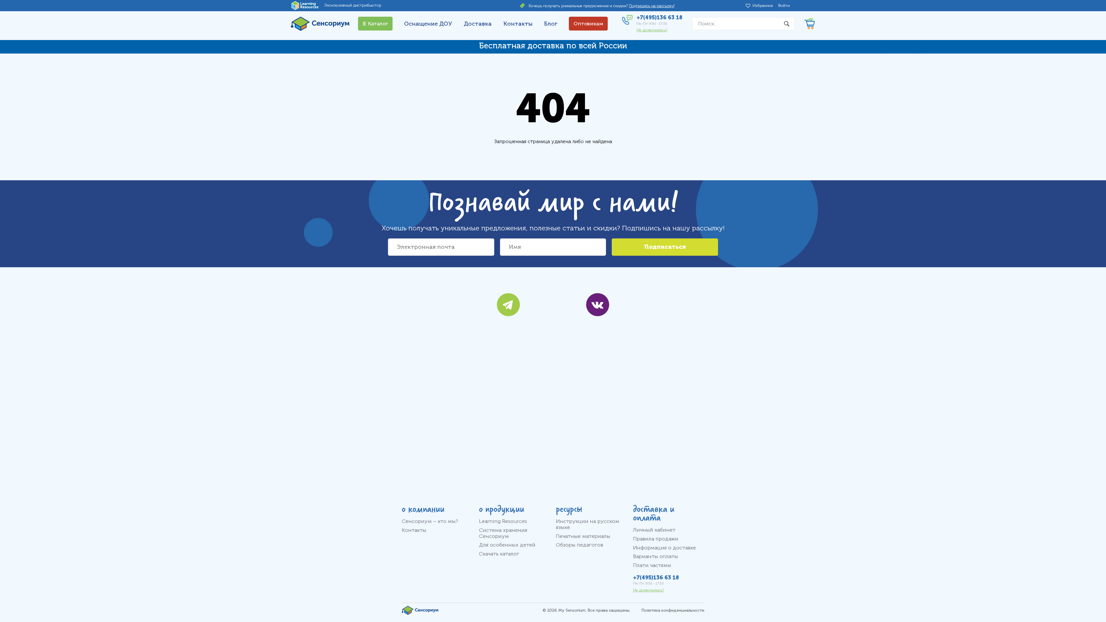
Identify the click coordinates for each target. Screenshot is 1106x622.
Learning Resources (503, 521)
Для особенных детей (507, 545)
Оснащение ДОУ (428, 23)
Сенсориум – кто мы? (430, 521)
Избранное (764, 5)
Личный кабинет (654, 530)
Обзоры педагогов (579, 545)
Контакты (518, 23)
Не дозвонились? (652, 30)
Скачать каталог (499, 554)
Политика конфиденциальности (672, 610)
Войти (784, 5)
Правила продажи (655, 539)
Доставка (478, 23)
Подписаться (665, 247)
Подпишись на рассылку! (652, 6)
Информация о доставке (664, 548)
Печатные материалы (583, 536)
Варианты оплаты (655, 556)
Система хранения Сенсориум (503, 533)
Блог (550, 23)
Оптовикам (588, 23)
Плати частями (652, 565)
